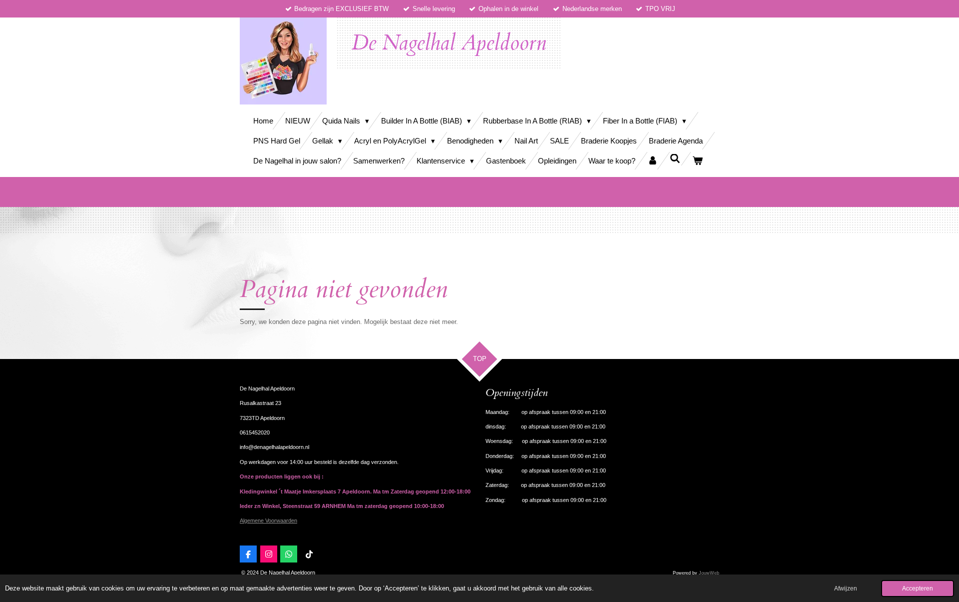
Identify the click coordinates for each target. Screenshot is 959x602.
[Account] (652, 161)
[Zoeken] (675, 159)
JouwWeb (709, 573)
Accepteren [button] (917, 588)
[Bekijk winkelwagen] (697, 161)
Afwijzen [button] (845, 588)
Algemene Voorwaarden (268, 521)
